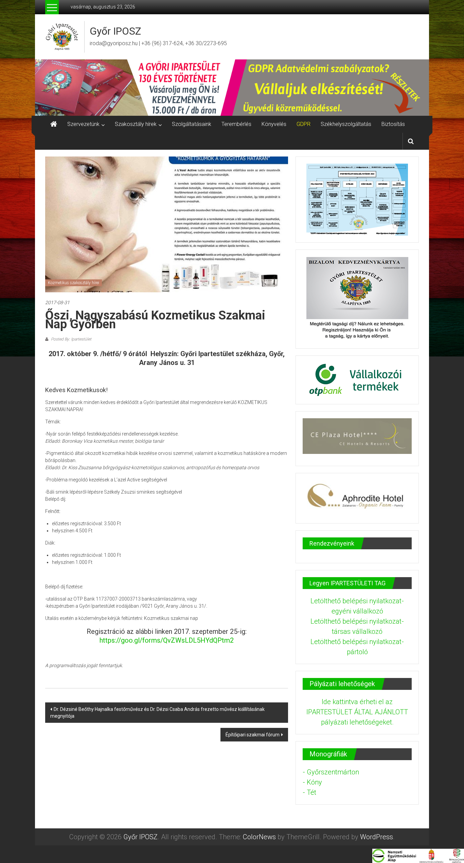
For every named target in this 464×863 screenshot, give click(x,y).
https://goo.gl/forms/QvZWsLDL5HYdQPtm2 (167, 640)
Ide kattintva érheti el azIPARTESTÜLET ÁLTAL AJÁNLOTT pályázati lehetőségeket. (357, 712)
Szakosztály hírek (136, 124)
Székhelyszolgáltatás (346, 124)
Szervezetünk (83, 124)
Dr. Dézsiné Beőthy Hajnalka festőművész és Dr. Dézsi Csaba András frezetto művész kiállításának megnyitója (157, 712)
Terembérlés (236, 124)
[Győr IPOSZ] (232, 87)
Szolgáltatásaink (191, 124)
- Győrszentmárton (331, 772)
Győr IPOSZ (115, 31)
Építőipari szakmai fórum (253, 734)
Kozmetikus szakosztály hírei (73, 282)
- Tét (309, 792)
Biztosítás (393, 124)
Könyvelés (274, 124)
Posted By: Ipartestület (70, 339)
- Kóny (312, 782)
